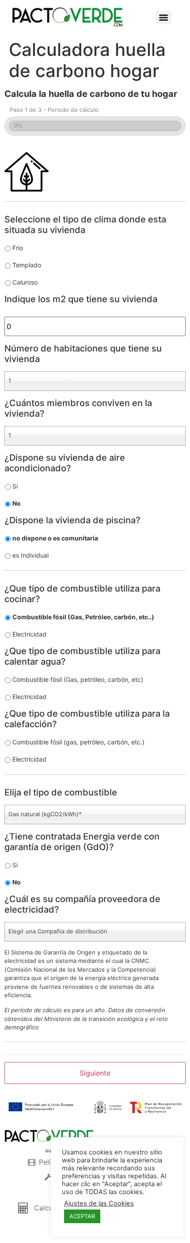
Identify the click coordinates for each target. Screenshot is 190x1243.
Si (15, 486)
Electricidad (29, 634)
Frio (17, 248)
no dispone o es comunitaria (55, 538)
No (16, 503)
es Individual (30, 555)
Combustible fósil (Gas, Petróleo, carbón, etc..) (83, 617)
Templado (26, 265)
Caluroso (25, 282)
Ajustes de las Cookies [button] (99, 1203)
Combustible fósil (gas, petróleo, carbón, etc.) (78, 742)
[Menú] (163, 17)
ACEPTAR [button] (82, 1216)
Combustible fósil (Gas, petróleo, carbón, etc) (77, 679)
